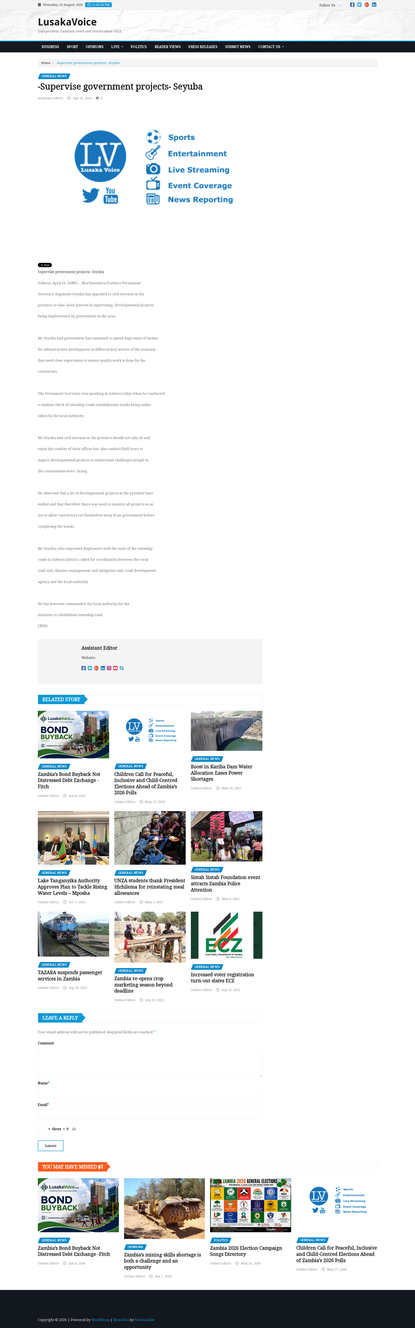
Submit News (238, 47)
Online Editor (48, 796)
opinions (95, 47)
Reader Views (168, 47)
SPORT (72, 47)
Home (46, 63)
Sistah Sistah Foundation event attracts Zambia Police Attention (225, 883)
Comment (46, 1043)
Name (43, 1083)
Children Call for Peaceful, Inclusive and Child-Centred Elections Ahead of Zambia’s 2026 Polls (336, 1254)
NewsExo (121, 1320)
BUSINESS (50, 47)
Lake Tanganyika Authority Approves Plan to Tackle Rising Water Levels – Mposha (72, 887)
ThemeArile (144, 1320)
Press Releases (202, 47)
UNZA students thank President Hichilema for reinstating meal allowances (149, 887)
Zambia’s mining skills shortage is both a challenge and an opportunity (162, 1261)
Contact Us (269, 47)
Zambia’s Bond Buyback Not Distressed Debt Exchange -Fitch (69, 780)
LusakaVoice (67, 22)
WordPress (100, 1320)
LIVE (115, 47)
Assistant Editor (50, 98)
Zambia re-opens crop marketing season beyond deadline (143, 985)
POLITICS (139, 47)
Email (43, 1105)
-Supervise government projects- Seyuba (88, 63)
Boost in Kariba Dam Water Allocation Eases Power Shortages (221, 773)
